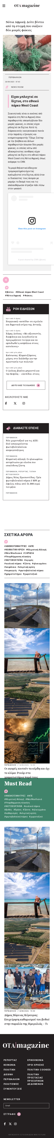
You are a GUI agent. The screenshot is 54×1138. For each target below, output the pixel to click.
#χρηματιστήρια (12, 574)
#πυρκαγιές (10, 570)
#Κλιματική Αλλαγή (36, 549)
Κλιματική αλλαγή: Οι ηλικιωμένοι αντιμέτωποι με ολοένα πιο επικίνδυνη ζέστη (24, 462)
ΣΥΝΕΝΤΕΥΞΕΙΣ (13, 1089)
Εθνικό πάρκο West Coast (30, 292)
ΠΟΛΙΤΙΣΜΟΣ (11, 1084)
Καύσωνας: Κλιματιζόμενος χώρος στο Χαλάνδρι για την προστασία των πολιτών (21, 358)
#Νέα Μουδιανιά (13, 553)
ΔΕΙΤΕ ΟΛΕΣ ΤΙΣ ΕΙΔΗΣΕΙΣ (23, 385)
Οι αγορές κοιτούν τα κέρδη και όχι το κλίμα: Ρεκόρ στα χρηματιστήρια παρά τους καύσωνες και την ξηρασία (27, 773)
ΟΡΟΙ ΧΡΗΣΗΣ (35, 1065)
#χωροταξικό (30, 574)
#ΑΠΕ (31, 546)
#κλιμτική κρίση (26, 567)
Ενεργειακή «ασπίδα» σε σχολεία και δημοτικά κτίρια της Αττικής (24, 323)
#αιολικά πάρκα (12, 563)
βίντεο (10, 292)
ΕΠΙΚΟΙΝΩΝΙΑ (35, 1060)
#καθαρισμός (11, 813)
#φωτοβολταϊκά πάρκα (30, 570)
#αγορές (28, 560)
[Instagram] (25, 403)
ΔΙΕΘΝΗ (8, 1074)
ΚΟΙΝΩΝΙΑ (10, 1065)
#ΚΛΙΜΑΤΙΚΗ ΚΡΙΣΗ (14, 549)
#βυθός (8, 810)
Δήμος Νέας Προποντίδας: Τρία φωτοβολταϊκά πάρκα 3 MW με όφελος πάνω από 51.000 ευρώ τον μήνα (23, 482)
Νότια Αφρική (14, 295)
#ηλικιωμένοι (39, 563)
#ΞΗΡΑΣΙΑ (28, 553)
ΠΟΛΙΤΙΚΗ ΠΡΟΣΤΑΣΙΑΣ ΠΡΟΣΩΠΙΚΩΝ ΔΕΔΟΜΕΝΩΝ (35, 1079)
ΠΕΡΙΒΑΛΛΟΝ (15, 77)
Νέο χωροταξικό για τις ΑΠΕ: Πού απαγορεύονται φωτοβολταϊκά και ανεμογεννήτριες (22, 445)
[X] (17, 403)
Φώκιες (28, 295)
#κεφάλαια (10, 567)
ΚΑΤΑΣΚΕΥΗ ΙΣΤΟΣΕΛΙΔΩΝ (20, 1135)
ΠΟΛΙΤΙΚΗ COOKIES (39, 1069)
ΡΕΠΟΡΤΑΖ (23, 472)
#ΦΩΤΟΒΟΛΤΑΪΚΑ (13, 560)
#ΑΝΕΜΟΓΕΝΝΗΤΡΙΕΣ (15, 546)
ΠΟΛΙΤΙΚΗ (9, 1069)
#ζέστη (27, 563)
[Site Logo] (27, 5)
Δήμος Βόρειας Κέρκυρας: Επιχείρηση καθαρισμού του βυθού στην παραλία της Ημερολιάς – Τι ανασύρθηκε (27, 1019)
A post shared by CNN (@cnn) (32, 259)
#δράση (17, 810)
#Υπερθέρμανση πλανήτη (17, 556)
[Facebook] (8, 403)
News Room (17, 87)
